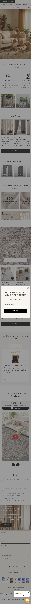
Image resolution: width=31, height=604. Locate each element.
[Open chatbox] (27, 600)
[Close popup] (28, 593)
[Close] (28, 288)
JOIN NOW (15, 311)
